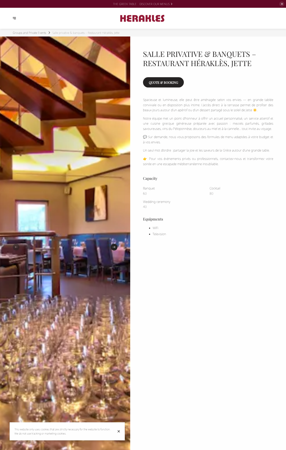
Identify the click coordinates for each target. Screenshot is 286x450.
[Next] (114, 247)
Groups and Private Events (29, 33)
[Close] (119, 431)
